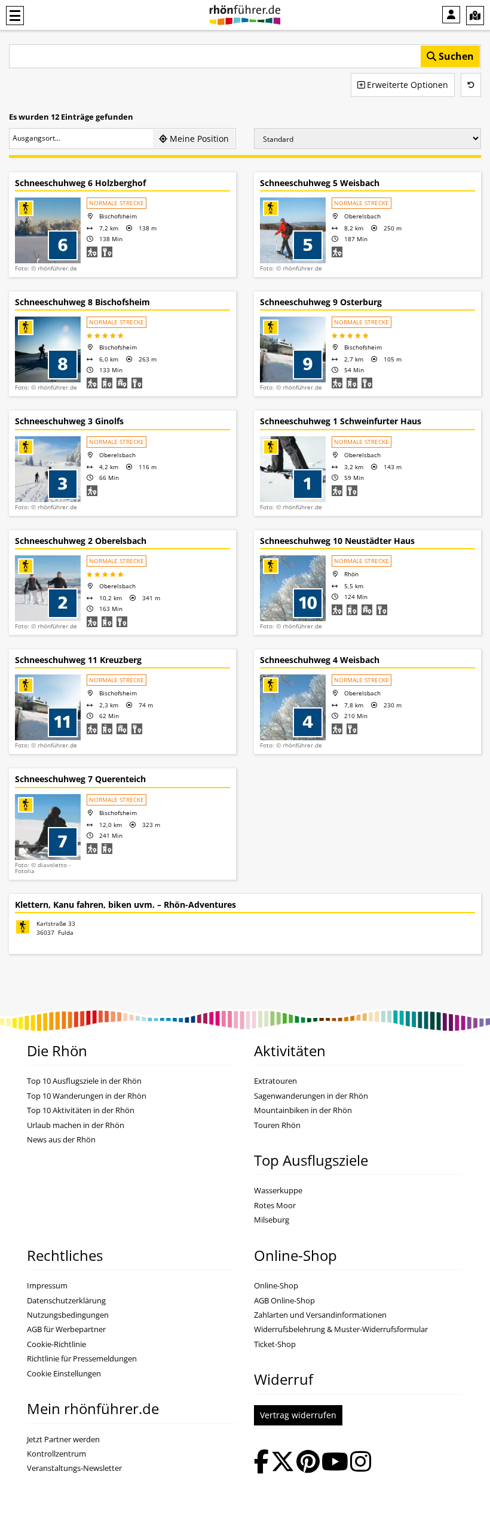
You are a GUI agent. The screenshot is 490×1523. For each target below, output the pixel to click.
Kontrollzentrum (56, 1454)
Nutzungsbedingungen (68, 1315)
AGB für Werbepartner (66, 1329)
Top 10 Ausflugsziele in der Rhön (84, 1081)
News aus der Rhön (61, 1140)
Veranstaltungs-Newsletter (74, 1468)
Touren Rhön (277, 1125)
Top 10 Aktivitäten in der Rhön (80, 1110)
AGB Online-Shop (284, 1301)
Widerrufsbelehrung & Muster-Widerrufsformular (341, 1329)
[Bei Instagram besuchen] (360, 1462)
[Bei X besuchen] (283, 1462)
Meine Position (198, 138)
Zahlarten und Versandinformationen (320, 1315)
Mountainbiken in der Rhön (303, 1110)
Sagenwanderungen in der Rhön (311, 1096)
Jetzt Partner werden (63, 1439)
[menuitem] (451, 14)
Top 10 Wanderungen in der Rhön (86, 1096)
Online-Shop (276, 1286)
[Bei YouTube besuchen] (334, 1462)
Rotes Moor (275, 1205)
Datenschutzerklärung (66, 1301)
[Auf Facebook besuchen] (261, 1462)
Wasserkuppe (278, 1190)
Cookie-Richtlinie (56, 1344)
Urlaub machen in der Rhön (75, 1125)
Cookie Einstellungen (64, 1374)
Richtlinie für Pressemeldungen (82, 1359)
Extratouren (275, 1081)
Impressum (47, 1286)
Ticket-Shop (275, 1344)
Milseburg (271, 1220)
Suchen (455, 56)
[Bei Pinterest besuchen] (308, 1462)
